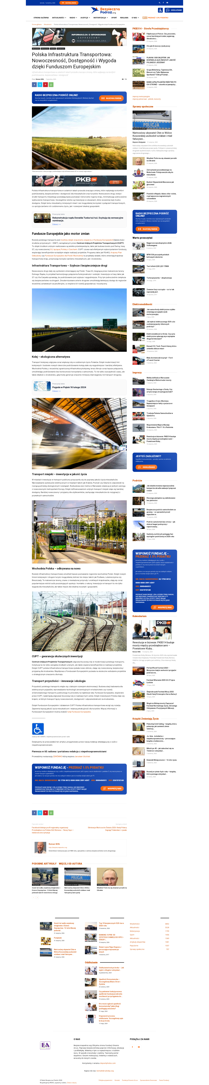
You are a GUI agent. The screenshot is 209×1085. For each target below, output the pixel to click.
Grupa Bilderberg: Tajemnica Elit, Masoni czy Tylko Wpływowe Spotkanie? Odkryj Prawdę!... (159, 72)
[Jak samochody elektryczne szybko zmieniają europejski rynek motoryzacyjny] (139, 312)
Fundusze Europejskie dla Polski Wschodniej (64, 256)
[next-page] (37, 897)
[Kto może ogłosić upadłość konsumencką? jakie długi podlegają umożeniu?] (91, 1007)
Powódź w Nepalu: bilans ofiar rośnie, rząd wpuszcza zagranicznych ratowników (161, 196)
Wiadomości (60, 48)
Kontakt (117, 1080)
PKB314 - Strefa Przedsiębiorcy (151, 28)
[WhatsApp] (51, 84)
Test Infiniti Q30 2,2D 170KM (158, 266)
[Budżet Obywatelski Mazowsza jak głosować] (139, 185)
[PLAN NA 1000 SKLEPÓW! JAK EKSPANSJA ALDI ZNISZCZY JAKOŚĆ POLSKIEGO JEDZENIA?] (139, 60)
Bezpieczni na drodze (71, 885)
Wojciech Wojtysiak (139, 142)
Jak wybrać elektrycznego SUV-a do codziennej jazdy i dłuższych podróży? (161, 324)
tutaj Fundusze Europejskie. (79, 712)
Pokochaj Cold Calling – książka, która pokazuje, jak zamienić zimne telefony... (162, 726)
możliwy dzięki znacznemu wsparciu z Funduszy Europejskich (87, 240)
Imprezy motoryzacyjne (141, 96)
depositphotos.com (108, 1063)
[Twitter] (39, 84)
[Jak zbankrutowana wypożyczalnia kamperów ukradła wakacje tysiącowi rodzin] (139, 489)
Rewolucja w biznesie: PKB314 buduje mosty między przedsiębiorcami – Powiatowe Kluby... (161, 439)
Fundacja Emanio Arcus (130, 1080)
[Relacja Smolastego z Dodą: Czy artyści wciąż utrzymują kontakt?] (139, 392)
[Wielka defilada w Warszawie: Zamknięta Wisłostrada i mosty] (139, 381)
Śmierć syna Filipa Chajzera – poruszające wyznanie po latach (110, 949)
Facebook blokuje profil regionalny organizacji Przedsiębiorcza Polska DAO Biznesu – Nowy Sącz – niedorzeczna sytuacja (53, 830)
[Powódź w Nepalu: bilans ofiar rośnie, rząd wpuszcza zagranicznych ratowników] (139, 197)
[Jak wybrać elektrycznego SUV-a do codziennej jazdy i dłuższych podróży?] (139, 324)
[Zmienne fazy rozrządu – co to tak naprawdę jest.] (139, 292)
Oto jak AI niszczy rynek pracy (158, 46)
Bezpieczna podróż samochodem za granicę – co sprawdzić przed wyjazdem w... (161, 512)
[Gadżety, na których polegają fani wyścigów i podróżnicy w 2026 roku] (139, 537)
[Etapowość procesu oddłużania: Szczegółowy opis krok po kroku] (91, 1019)
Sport (114, 17)
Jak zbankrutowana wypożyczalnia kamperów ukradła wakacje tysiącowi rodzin (161, 488)
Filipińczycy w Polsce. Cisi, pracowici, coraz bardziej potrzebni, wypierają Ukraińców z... (161, 36)
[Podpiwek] (46, 941)
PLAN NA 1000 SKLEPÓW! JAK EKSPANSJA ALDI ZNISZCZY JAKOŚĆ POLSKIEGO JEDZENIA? (161, 60)
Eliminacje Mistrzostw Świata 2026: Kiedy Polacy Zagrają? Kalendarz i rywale (107, 828)
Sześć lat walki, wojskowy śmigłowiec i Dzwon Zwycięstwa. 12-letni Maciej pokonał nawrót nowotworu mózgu (46, 890)
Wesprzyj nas (114, 788)
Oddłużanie (148, 467)
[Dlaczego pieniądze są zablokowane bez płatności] (139, 501)
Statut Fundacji (164, 1080)
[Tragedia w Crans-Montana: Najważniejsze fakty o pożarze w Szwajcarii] (139, 404)
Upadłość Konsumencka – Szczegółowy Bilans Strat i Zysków (109, 981)
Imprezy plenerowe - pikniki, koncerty (147, 99)
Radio (72, 17)
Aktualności (58, 17)
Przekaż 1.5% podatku (158, 17)
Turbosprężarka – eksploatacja (159, 278)
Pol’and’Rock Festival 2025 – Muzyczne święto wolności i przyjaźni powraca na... (161, 670)
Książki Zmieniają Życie (146, 718)
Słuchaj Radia (70, 3)
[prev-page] (33, 897)
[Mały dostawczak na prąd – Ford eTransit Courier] (139, 361)
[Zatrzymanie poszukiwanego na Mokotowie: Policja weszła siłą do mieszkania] (139, 173)
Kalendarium (139, 616)
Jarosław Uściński (82, 756)
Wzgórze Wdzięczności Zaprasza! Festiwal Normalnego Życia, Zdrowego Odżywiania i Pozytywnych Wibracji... (162, 705)
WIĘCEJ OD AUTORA (70, 863)
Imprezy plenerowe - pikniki (141, 638)
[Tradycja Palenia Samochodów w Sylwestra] (139, 416)
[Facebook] (163, 2)
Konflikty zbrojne (102, 885)
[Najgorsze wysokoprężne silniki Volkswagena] (139, 246)
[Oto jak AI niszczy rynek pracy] (139, 49)
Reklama (124, 17)
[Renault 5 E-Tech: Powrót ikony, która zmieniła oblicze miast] (139, 349)
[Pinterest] (45, 84)
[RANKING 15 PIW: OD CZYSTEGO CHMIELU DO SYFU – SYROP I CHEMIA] (91, 938)
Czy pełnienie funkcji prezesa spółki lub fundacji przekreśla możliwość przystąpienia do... (111, 994)
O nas (134, 17)
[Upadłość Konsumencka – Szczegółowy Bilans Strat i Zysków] (91, 982)
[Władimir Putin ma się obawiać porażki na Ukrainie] (112, 877)
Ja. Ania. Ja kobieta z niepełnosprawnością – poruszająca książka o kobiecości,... (161, 738)
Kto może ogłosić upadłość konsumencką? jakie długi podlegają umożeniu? (110, 1006)
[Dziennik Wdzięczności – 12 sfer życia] (139, 763)
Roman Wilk (40, 79)
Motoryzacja (45, 48)
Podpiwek (58, 938)
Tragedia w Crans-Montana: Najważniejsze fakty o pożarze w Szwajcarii (159, 403)
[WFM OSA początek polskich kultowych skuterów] (139, 257)
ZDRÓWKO (57, 756)
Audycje (84, 17)
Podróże (53, 48)
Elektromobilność (142, 304)
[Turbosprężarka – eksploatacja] (139, 281)
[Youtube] (167, 2)
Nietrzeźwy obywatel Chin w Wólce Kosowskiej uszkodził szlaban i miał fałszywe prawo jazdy (77, 890)
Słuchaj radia (113, 98)
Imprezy (137, 372)
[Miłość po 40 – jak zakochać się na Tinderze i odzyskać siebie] (139, 751)
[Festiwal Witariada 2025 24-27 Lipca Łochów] (139, 683)
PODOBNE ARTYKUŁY (44, 863)
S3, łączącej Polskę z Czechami (63, 249)
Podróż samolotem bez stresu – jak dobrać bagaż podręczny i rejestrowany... (161, 524)
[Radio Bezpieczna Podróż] (105, 10)
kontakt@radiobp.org (105, 1071)
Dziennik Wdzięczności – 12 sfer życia (162, 760)
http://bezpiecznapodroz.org (58, 847)
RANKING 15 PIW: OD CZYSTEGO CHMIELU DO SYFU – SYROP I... (111, 937)
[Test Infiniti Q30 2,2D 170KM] (139, 269)
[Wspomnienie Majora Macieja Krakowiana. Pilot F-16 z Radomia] (139, 428)
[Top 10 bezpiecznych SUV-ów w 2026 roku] (91, 926)
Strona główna (41, 17)
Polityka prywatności (105, 1080)
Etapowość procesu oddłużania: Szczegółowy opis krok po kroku (111, 1018)
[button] (159, 3)
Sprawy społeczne (143, 106)
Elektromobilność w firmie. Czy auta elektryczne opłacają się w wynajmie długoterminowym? (161, 336)
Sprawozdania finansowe (148, 1080)
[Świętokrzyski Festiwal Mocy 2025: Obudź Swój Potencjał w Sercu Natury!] (139, 695)
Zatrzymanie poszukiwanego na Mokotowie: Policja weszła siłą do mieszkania (160, 172)
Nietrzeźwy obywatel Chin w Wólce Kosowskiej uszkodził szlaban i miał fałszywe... (152, 135)
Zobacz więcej (71, 1083)
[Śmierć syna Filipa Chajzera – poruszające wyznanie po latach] (91, 950)
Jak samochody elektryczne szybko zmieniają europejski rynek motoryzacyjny (161, 312)
